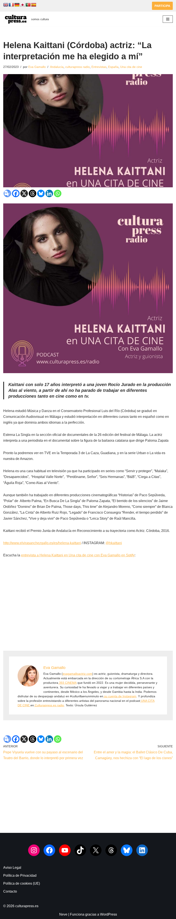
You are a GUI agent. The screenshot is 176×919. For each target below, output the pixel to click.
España (113, 67)
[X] (24, 193)
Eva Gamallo (37, 67)
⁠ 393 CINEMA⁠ (67, 682)
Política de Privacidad (19, 875)
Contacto (10, 891)
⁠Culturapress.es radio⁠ (49, 705)
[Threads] (32, 193)
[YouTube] (65, 850)
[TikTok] (80, 850)
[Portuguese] (28, 5)
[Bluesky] (41, 193)
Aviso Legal (12, 867)
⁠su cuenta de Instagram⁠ (119, 696)
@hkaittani (114, 543)
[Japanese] (22, 5)
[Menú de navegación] (168, 19)
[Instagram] (34, 850)
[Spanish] (33, 5)
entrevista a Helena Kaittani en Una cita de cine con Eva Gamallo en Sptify (78, 555)
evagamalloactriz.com (77, 673)
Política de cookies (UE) (21, 883)
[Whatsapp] (57, 193)
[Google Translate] (7, 193)
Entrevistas (98, 67)
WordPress (108, 914)
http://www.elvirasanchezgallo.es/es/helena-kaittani (42, 543)
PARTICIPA (162, 6)
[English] (5, 5)
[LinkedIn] (142, 850)
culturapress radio (77, 67)
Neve (63, 914)
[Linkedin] (49, 193)
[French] (11, 5)
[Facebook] (16, 193)
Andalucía (57, 67)
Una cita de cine (131, 67)
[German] (17, 5)
